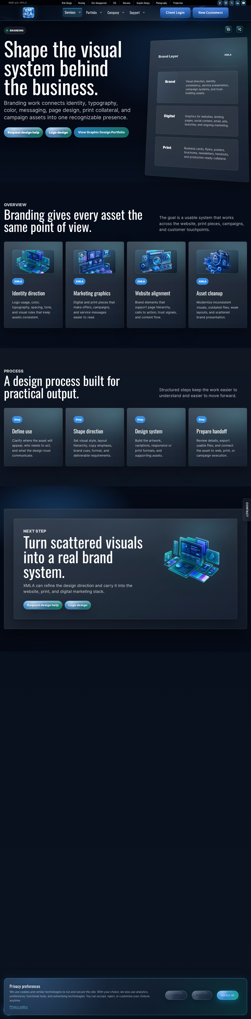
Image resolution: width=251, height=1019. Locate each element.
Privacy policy (19, 1006)
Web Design (67, 3)
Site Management (99, 3)
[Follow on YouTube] (243, 3)
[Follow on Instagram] (226, 3)
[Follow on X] (231, 3)
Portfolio (91, 12)
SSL (114, 3)
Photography (161, 3)
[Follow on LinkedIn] (237, 3)
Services (70, 12)
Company (113, 12)
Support (135, 12)
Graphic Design (143, 3)
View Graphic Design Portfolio (101, 132)
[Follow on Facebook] (220, 3)
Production (178, 3)
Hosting (81, 3)
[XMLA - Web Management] (35, 12)
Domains (126, 3)
